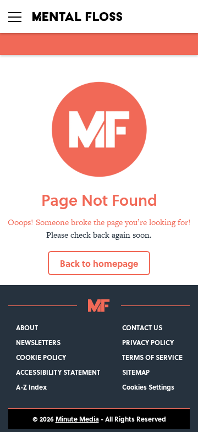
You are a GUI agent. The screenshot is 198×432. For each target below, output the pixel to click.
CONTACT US (142, 327)
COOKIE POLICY (41, 357)
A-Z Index (31, 387)
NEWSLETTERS (38, 342)
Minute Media (77, 419)
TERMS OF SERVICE (152, 357)
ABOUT (27, 327)
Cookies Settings (148, 387)
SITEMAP (136, 372)
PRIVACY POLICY (148, 342)
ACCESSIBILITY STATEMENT (58, 372)
